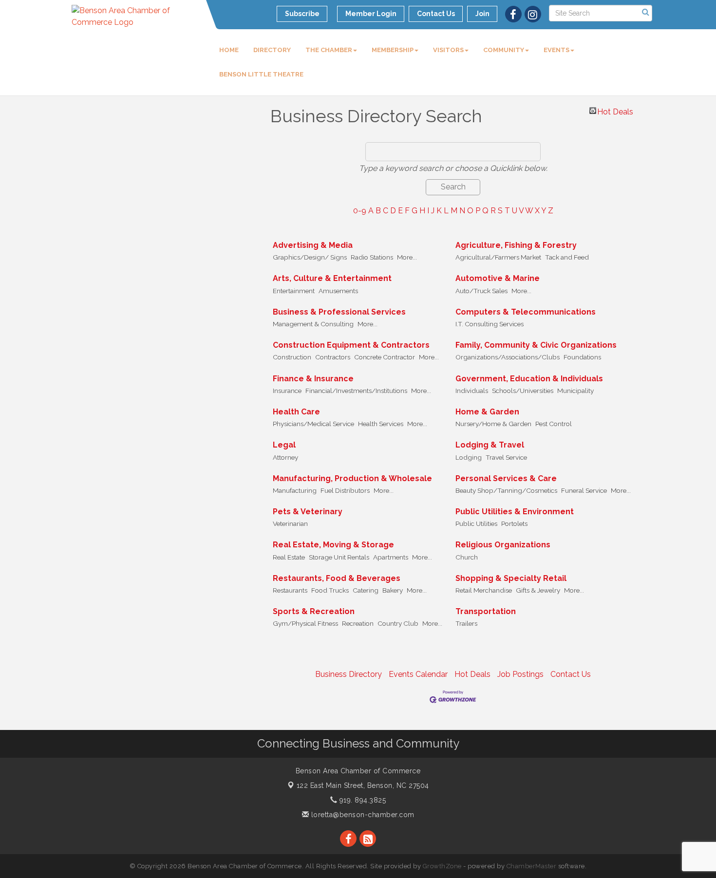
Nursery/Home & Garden (493, 424)
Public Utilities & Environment (514, 511)
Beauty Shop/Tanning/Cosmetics (506, 490)
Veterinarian (290, 523)
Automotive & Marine (497, 278)
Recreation (358, 623)
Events (556, 50)
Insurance (287, 390)
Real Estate (289, 557)
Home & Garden (487, 411)
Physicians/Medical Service (313, 424)
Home (229, 50)
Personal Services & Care (506, 478)
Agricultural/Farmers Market (498, 257)
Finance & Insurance (313, 378)
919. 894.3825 (361, 800)
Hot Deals (615, 110)
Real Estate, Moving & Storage (333, 544)
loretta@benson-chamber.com (362, 815)
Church (466, 557)
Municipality (575, 390)
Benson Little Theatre (261, 74)
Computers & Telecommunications (525, 312)
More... (407, 257)
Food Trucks (330, 590)
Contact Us (570, 674)
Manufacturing (295, 490)
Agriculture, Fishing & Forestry (516, 245)
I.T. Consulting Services (489, 324)
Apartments (390, 557)
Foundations (582, 357)
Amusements (338, 291)
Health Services (380, 424)
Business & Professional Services (339, 312)
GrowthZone (442, 866)
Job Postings (520, 674)
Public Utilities (476, 523)
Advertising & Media (313, 245)
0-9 (359, 210)
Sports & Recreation (314, 611)
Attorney (285, 457)
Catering (365, 590)
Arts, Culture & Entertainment (332, 278)
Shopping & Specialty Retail (510, 578)
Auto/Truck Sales (481, 291)
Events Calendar (418, 674)
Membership (393, 50)
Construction (292, 357)
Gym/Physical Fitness (305, 623)
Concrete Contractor (384, 357)
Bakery (392, 590)
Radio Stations (372, 257)
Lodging (468, 457)
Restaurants (290, 590)
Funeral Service (584, 490)
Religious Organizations (502, 544)
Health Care (296, 411)
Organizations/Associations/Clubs (507, 357)
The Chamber (328, 50)
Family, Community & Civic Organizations (536, 345)
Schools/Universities (522, 390)
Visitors (448, 50)
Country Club (397, 623)
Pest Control (553, 424)
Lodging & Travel (489, 444)
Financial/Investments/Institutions (356, 390)
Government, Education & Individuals (529, 378)
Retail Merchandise (483, 590)
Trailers (466, 623)
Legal (284, 444)
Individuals (471, 390)
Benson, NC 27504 (363, 785)
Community (503, 50)
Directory (272, 50)
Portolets (514, 523)
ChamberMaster (532, 866)
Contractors (332, 357)
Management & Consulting (313, 324)
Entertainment (294, 291)
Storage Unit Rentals (339, 557)
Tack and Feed (567, 257)
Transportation (485, 611)
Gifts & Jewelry (538, 590)
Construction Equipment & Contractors (351, 345)
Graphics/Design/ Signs (310, 257)
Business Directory (348, 674)
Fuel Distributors (345, 490)
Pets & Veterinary (307, 511)
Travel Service (506, 457)
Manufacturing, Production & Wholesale (352, 478)
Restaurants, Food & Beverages (336, 578)
